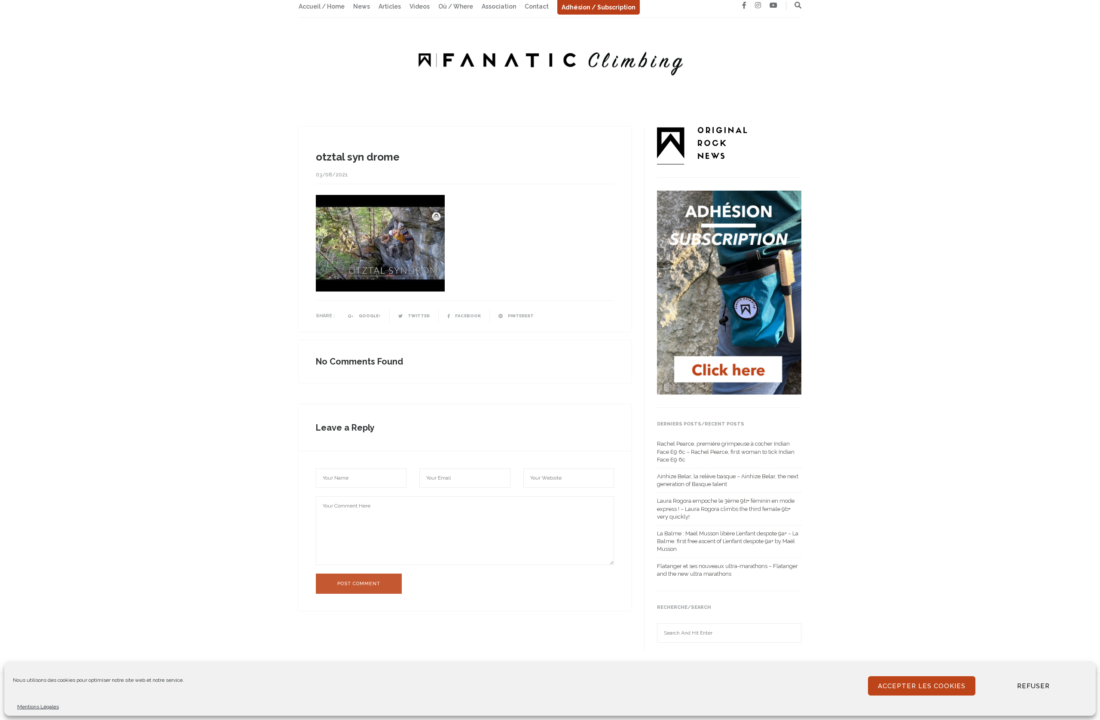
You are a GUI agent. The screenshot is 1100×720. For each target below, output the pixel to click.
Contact (537, 6)
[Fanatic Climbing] (550, 61)
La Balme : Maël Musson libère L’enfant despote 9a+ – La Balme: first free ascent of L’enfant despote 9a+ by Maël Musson (727, 541)
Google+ (369, 315)
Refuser (1033, 686)
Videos (419, 6)
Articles (390, 6)
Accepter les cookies (922, 686)
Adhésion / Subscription (599, 7)
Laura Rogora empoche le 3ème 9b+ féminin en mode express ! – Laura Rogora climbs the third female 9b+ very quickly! (725, 508)
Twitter (418, 315)
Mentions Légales (38, 706)
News (361, 6)
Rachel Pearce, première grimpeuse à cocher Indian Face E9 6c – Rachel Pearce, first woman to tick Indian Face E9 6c (725, 451)
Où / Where (455, 6)
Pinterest (520, 315)
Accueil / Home (322, 6)
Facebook (467, 315)
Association (499, 6)
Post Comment (358, 583)
